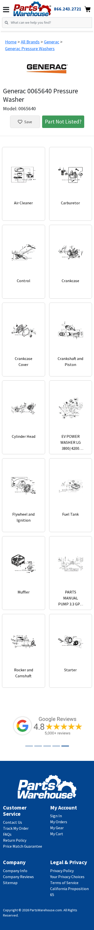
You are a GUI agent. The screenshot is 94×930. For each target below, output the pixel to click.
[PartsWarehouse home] (39, 7)
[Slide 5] (65, 746)
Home (11, 42)
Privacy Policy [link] (62, 870)
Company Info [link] (15, 870)
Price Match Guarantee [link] (22, 846)
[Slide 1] (29, 746)
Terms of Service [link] (64, 882)
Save (28, 121)
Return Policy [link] (14, 840)
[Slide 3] (47, 746)
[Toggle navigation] (6, 9)
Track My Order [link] (16, 828)
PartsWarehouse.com (46, 910)
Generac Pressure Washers (30, 48)
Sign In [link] (56, 815)
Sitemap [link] (10, 882)
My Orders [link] (58, 821)
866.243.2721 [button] (67, 9)
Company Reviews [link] (18, 876)
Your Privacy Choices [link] (67, 876)
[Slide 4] (56, 746)
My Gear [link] (57, 827)
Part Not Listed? (63, 121)
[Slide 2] (38, 746)
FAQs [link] (7, 834)
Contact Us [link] (12, 822)
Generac (51, 42)
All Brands (30, 42)
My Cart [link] (56, 833)
